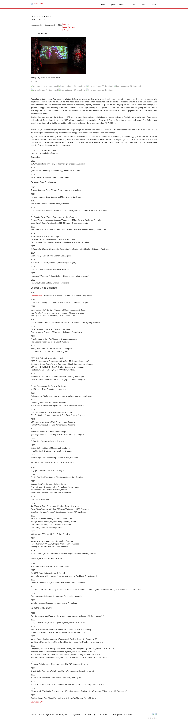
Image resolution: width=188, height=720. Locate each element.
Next (36, 82)
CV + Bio (66, 30)
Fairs (133, 5)
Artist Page (42, 33)
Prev (32, 82)
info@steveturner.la (122, 715)
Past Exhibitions (118, 5)
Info (154, 5)
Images (65, 24)
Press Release (68, 27)
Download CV (37, 702)
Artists (102, 5)
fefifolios (152, 718)
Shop (144, 5)
